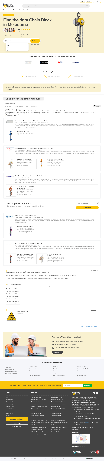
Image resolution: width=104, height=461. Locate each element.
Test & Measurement (56, 413)
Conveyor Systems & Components (39, 406)
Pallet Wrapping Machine (35, 375)
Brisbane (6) (40, 111)
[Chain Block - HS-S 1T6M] (21, 130)
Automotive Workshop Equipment (38, 399)
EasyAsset (88, 422)
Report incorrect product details (89, 326)
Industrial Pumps (35, 425)
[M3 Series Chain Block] (51, 157)
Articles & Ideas (9, 399)
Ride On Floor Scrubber (59, 375)
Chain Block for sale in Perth (12, 294)
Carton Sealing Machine (11, 371)
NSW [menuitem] (8, 45)
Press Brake (56, 369)
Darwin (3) (62, 111)
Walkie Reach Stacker (82, 375)
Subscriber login (16, 427)
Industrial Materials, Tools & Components (40, 422)
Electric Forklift (33, 366)
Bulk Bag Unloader (57, 112)
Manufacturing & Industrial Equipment (39, 434)
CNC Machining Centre (11, 373)
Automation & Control (36, 397)
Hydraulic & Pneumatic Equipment (39, 420)
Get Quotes (35, 41)
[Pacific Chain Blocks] (21, 225)
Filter (97, 106)
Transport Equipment (56, 415)
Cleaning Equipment (35, 401)
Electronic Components (36, 413)
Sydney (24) (18, 111)
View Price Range (35, 44)
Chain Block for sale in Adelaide (13, 299)
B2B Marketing (9, 404)
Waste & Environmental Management (59, 422)
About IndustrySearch (10, 401)
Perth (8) (33, 111)
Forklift (31, 373)
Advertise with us (9, 411)
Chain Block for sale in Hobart (13, 301)
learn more (57, 352)
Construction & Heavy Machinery (38, 404)
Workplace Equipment (56, 429)
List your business (16, 419)
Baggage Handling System (22, 112)
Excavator (31, 371)
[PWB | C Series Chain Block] (21, 252)
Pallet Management (55, 406)
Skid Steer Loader (81, 366)
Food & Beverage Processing (37, 415)
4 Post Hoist (8, 367)
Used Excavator (81, 371)
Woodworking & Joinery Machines (59, 427)
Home (7, 397)
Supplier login (17, 423)
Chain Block (33, 106)
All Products (8, 106)
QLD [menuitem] (8, 50)
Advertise (97, 1)
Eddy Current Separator (29, 114)
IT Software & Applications (37, 429)
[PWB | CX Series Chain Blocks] (51, 252)
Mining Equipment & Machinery (58, 401)
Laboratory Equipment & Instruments (39, 431)
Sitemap (8, 415)
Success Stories (9, 413)
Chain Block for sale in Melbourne (13, 291)
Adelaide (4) (48, 111)
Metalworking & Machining (57, 399)
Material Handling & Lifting (21, 106)
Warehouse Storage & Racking (58, 420)
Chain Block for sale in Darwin (13, 304)
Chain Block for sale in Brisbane (13, 296)
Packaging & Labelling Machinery (58, 404)
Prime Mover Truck (57, 371)
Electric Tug (39, 114)
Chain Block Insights (11, 115)
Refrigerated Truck (57, 373)
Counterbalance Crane (85, 112)
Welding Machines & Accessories (58, 425)
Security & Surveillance (56, 411)
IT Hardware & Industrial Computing (39, 427)
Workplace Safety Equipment (57, 431)
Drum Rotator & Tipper (15, 114)
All (19, 109)
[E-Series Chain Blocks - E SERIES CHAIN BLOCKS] (21, 185)
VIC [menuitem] (8, 48)
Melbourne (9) (26, 111)
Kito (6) (15, 109)
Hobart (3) (55, 111)
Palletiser (55, 366)
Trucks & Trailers (55, 418)
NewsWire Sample (10, 408)
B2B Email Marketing (10, 406)
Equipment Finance (34, 369)
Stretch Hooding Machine (83, 369)
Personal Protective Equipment (58, 408)
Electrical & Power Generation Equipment (40, 411)
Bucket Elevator (46, 112)
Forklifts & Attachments (36, 418)
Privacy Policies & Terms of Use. (39, 458)
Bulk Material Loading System (71, 112)
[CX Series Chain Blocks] (21, 157)
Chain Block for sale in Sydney (13, 289)
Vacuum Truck (80, 373)
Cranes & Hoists (35, 408)
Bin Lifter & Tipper (35, 112)
